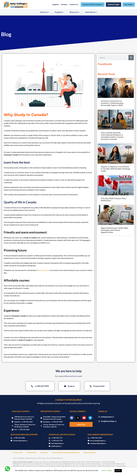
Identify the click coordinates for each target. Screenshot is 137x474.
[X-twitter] (78, 418)
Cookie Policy (31, 452)
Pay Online (128, 4)
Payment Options (90, 452)
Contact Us (73, 4)
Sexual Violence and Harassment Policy (65, 452)
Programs (59, 12)
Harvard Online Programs (93, 4)
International (90, 12)
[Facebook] (72, 418)
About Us (44, 12)
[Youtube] (84, 418)
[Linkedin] (90, 418)
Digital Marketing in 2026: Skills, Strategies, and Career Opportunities (114, 230)
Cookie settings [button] (106, 470)
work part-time (43, 270)
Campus (64, 4)
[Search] (131, 57)
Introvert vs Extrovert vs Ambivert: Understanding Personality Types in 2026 (112, 103)
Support (55, 4)
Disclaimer (44, 452)
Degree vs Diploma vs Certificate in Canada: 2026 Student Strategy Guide (115, 169)
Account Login (113, 4)
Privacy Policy (18, 452)
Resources (73, 12)
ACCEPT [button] (118, 470)
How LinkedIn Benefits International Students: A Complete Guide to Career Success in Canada (112, 136)
